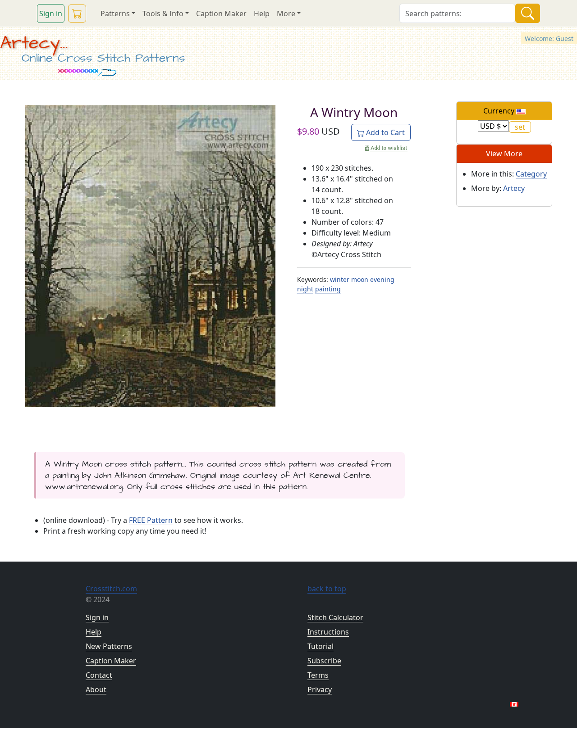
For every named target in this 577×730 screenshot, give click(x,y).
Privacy (319, 689)
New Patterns (109, 646)
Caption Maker (221, 13)
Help (262, 13)
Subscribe (324, 661)
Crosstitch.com (111, 589)
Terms (318, 675)
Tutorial (320, 646)
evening (382, 279)
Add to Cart (384, 132)
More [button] (286, 13)
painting (328, 289)
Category (531, 174)
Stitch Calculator (335, 617)
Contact (99, 675)
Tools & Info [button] (162, 13)
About (96, 689)
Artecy (514, 188)
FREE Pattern (151, 520)
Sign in (50, 13)
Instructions (328, 632)
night (305, 289)
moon (359, 279)
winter (339, 279)
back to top (326, 589)
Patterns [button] (115, 13)
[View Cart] (77, 14)
